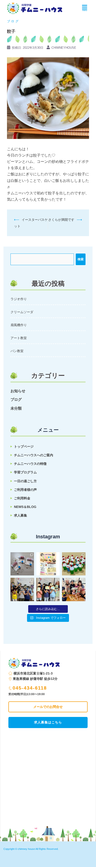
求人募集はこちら (48, 722)
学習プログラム (25, 472)
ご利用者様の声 (25, 489)
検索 (81, 259)
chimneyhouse (63, 47)
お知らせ (17, 391)
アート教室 (18, 338)
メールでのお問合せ (48, 707)
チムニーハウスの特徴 (30, 464)
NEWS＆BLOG (25, 507)
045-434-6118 (30, 687)
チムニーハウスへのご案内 (33, 455)
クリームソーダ (21, 312)
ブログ (13, 21)
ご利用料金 (22, 498)
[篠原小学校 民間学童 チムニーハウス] (34, 7)
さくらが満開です (61, 220)
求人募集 (20, 515)
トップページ (24, 446)
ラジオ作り (18, 299)
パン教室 (17, 351)
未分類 (16, 408)
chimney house (26, 849)
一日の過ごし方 (25, 481)
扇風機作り (18, 325)
